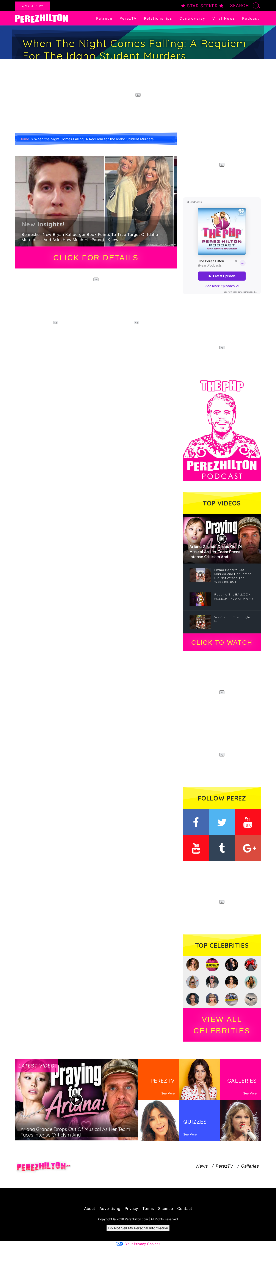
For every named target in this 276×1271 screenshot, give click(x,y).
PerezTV (128, 18)
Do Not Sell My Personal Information (138, 1228)
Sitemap (165, 1208)
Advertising (109, 1208)
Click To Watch (221, 642)
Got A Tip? (32, 6)
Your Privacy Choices (142, 1244)
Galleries (250, 1166)
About (89, 1208)
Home (24, 139)
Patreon (104, 18)
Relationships (158, 18)
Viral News (223, 18)
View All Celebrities (221, 1025)
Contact (184, 1208)
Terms (148, 1208)
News (202, 1166)
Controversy (192, 18)
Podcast (250, 18)
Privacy (131, 1208)
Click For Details (96, 257)
